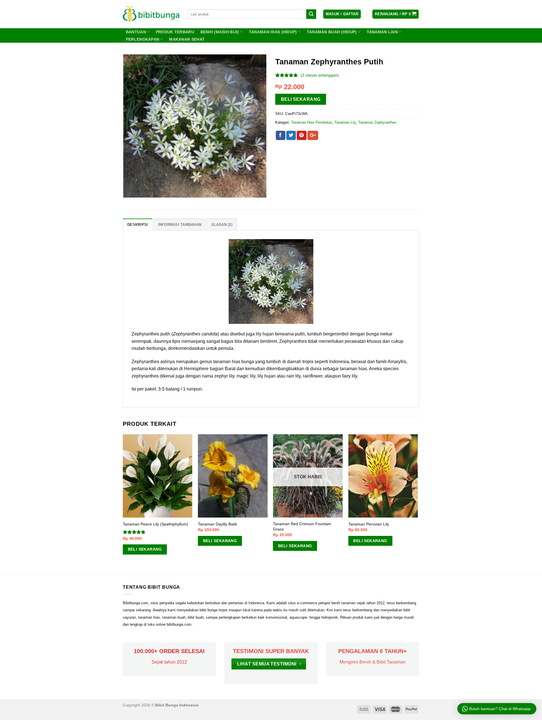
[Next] (417, 504)
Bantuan (136, 32)
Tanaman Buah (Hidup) (332, 32)
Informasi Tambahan (180, 224)
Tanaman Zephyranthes (377, 122)
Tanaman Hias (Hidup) (273, 32)
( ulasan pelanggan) (320, 75)
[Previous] (123, 504)
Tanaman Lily (345, 122)
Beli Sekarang (301, 99)
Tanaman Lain (382, 32)
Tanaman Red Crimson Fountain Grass (302, 526)
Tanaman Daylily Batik (217, 524)
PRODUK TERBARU (175, 32)
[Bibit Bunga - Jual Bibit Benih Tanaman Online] (151, 14)
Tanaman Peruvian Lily (368, 524)
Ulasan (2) (221, 224)
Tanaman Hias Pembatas (311, 122)
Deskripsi (137, 224)
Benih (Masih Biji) (219, 32)
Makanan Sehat (187, 39)
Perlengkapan (142, 39)
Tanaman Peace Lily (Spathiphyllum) (155, 524)
